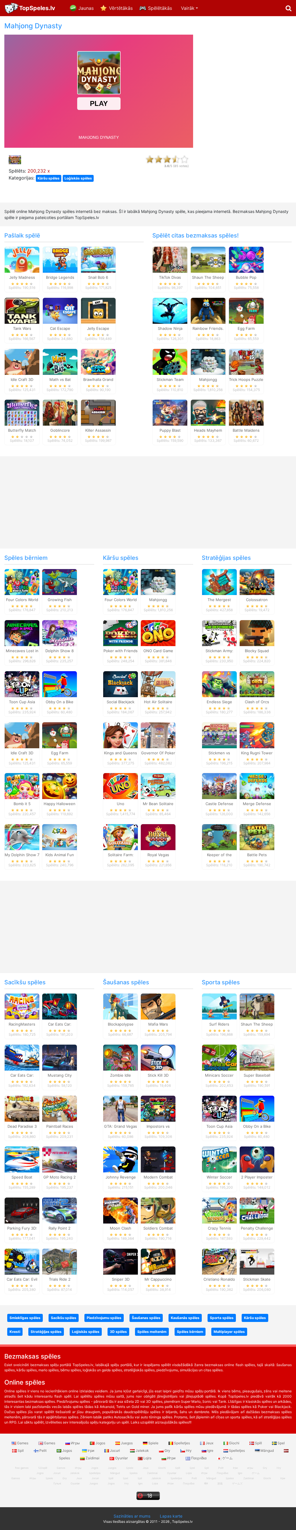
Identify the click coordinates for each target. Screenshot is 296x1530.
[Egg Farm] (246, 310)
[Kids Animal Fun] (59, 837)
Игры (75, 1443)
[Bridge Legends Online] (60, 259)
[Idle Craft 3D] (22, 361)
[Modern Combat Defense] (158, 1159)
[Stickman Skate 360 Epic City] (257, 1261)
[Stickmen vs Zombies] (219, 735)
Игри (171, 1458)
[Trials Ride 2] (59, 1261)
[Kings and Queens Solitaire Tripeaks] (120, 735)
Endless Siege (219, 701)
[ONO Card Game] (158, 633)
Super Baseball (257, 1075)
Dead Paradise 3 (22, 1126)
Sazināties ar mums (132, 1516)
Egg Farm (246, 328)
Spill (258, 1443)
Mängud (267, 1450)
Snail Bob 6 (98, 277)
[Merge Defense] (257, 786)
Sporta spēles (221, 982)
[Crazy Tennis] (219, 1210)
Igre (210, 1450)
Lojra (147, 1458)
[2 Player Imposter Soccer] (257, 1159)
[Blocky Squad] (257, 633)
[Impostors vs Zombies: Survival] (158, 1108)
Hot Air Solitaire (158, 701)
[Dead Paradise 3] (22, 1108)
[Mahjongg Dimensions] (208, 361)
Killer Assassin (98, 430)
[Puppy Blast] (170, 412)
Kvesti (15, 1331)
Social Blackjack (120, 701)
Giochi (234, 1443)
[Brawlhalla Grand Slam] (98, 361)
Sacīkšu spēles (25, 982)
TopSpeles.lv (37, 8)
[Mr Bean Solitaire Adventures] (158, 786)
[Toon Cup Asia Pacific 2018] (22, 683)
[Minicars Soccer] (219, 1057)
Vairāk (188, 8)
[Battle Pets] (257, 837)
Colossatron (257, 599)
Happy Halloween (59, 803)
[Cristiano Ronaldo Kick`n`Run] (219, 1261)
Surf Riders (219, 1024)
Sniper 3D (121, 1279)
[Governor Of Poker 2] (158, 735)
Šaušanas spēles (126, 982)
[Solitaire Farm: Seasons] (120, 837)
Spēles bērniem (26, 557)
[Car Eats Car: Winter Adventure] (22, 1057)
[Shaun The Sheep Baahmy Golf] (257, 1006)
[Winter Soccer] (219, 1159)
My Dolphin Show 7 (22, 854)
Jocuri (115, 1450)
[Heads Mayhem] (208, 412)
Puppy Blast (170, 430)
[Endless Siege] (219, 683)
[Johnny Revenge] (120, 1159)
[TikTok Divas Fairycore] (170, 259)
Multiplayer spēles (229, 1331)
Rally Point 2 (60, 1228)
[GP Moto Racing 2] (59, 1159)
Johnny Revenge (121, 1177)
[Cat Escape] (60, 310)
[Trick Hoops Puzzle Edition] (246, 361)
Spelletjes (182, 1443)
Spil (21, 1450)
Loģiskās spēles (78, 178)
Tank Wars (22, 328)
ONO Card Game (158, 650)
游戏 (220, 1483)
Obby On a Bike (59, 701)
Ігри (91, 1450)
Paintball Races (59, 1126)
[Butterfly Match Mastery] (22, 412)
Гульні (57, 1483)
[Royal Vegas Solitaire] (158, 837)
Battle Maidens (246, 430)
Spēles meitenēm (151, 1331)
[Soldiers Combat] (158, 1210)
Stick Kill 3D (158, 1075)
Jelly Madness (22, 277)
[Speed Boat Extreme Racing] (22, 1159)
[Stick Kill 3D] (158, 1057)
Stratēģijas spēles (226, 557)
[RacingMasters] (22, 1006)
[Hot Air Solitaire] (158, 683)
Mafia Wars (158, 1024)
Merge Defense (257, 803)
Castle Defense (219, 803)
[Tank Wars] (22, 310)
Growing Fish (60, 599)
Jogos (100, 1443)
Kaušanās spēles (185, 1318)
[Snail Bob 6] (98, 259)
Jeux (209, 1443)
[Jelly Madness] (22, 259)
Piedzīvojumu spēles (104, 1318)
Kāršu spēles (49, 178)
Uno (120, 803)
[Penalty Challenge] (257, 1210)
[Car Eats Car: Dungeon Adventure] (59, 1006)
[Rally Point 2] (59, 1210)
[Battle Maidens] (246, 412)
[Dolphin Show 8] (59, 633)
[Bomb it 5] (22, 786)
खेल (206, 1483)
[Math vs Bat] (60, 361)
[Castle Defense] (219, 786)
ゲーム (227, 1458)
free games (22, 1467)
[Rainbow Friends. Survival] (208, 310)
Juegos (127, 1443)
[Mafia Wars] (158, 1006)
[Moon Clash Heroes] (120, 1210)
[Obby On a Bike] (59, 683)
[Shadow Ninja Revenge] (170, 310)
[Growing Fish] (59, 582)
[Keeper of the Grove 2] (219, 837)
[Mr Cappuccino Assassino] (158, 1261)
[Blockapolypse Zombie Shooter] (120, 1006)
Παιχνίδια (199, 1458)
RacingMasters (22, 1024)
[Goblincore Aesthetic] (60, 412)
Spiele (153, 1443)
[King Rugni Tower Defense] (257, 735)
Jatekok (142, 1450)
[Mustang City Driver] (59, 1057)
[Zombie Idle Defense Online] (120, 1057)
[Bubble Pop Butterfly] (246, 259)
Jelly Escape (98, 328)
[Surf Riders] (219, 1006)
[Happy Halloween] (59, 786)
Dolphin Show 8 (59, 650)
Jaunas (86, 8)
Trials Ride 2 (60, 1279)
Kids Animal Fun (59, 854)
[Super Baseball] (257, 1057)
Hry (189, 1450)
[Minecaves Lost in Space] (22, 633)
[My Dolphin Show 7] (22, 837)
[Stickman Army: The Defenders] (219, 633)
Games (22, 1443)
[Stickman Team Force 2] (170, 361)
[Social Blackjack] (120, 683)
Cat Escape (60, 328)
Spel (281, 1443)
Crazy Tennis (219, 1228)
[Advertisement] (246, 108)
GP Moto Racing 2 (59, 1177)
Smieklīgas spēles (25, 1318)
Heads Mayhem (208, 430)
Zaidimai (92, 1458)
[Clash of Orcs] (257, 683)
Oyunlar (121, 1458)
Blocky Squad (257, 650)
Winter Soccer (219, 1177)
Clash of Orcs (257, 701)
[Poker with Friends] (120, 633)
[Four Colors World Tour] (22, 582)
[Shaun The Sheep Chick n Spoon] (208, 259)
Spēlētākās (160, 8)
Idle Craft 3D (22, 379)
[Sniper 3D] (120, 1261)
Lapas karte (171, 1516)
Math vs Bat (60, 379)
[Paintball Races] (59, 1108)
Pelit (42, 1450)
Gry (167, 1450)
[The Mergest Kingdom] (219, 582)
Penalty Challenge (257, 1228)
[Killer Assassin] (98, 412)
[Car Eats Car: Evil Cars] (22, 1261)
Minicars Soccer (219, 1075)
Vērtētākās (121, 8)
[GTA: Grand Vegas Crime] (120, 1108)
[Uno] (120, 786)
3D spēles (118, 1331)
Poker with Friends (120, 650)
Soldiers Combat (158, 1228)
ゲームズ (237, 1483)
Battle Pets (257, 854)
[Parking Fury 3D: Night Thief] (22, 1210)
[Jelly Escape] (98, 310)
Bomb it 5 (22, 803)
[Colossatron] (257, 582)
